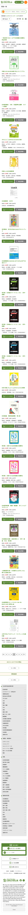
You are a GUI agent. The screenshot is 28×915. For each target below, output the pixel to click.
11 (8, 654)
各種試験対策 (5, 723)
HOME (7, 871)
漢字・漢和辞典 (6, 785)
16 (21, 654)
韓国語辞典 (5, 767)
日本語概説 (5, 803)
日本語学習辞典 (6, 760)
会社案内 (12, 871)
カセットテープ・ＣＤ (7, 746)
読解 (4, 703)
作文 (4, 707)
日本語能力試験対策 (7, 718)
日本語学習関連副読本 (7, 730)
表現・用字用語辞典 (7, 789)
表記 (4, 814)
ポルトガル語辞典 (6, 776)
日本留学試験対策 (6, 721)
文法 (4, 700)
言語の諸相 (5, 828)
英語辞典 (4, 764)
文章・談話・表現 (6, 810)
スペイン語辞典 (6, 769)
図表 (4, 753)
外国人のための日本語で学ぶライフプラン (13, 71)
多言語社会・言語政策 (7, 826)
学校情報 (4, 728)
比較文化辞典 (5, 791)
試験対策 (4, 819)
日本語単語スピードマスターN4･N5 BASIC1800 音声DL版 (12, 603)
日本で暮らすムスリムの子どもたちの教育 (13, 388)
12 (11, 654)
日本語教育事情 (6, 821)
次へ (24, 654)
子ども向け (5, 698)
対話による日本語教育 (8, 171)
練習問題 (4, 716)
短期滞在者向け (6, 694)
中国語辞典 (5, 771)
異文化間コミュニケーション (9, 823)
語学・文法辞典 (6, 787)
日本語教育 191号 (7, 201)
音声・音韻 (5, 805)
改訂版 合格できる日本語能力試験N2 (12, 476)
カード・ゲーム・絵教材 (8, 748)
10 (6, 654)
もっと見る (13, 668)
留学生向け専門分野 (7, 696)
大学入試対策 (5, 725)
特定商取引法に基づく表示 (19, 873)
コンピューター (6, 744)
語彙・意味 (5, 807)
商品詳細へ (21, 52)
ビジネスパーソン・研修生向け (9, 691)
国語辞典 (4, 782)
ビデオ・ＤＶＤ (6, 741)
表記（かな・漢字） (7, 714)
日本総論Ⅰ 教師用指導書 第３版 (11, 416)
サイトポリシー (18, 871)
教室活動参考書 (6, 801)
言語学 (4, 816)
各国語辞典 (5, 780)
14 (16, 654)
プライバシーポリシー (8, 873)
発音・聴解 (5, 705)
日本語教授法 (5, 798)
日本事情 (4, 732)
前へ (4, 654)
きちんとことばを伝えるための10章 (12, 139)
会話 (4, 709)
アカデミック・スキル (7, 830)
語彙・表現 (5, 712)
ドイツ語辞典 (5, 773)
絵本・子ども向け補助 (7, 750)
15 (19, 654)
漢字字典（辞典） (6, 762)
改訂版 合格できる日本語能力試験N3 (12, 446)
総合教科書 (5, 689)
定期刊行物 (5, 734)
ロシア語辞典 (5, 778)
